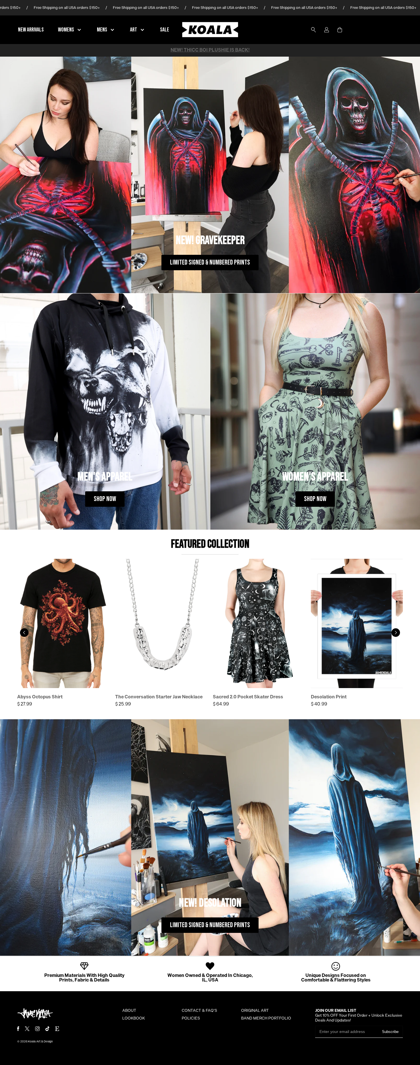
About (129, 1010)
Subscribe (390, 1032)
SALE (164, 29)
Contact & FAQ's (199, 1010)
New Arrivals (31, 29)
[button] (70, 29)
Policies (191, 1018)
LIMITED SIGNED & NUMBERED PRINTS (210, 262)
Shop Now (105, 499)
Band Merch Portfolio (266, 1018)
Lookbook (133, 1018)
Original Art (255, 1010)
